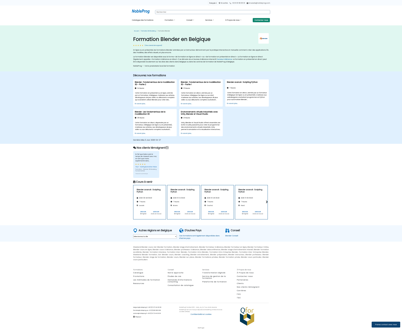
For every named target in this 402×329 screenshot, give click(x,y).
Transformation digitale (213, 273)
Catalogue (138, 273)
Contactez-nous (261, 20)
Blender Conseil (231, 236)
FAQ (239, 294)
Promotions (138, 276)
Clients (240, 283)
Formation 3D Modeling (148, 31)
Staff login (201, 328)
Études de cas (174, 276)
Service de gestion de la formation (214, 277)
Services (209, 20)
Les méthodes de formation (146, 280)
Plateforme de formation (214, 282)
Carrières (241, 290)
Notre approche (175, 273)
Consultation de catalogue (181, 285)
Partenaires (242, 280)
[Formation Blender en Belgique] (142, 11)
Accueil (136, 31)
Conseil (189, 20)
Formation (169, 20)
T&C (239, 297)
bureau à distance (224, 59)
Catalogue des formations (142, 20)
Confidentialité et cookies (201, 314)
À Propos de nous (232, 20)
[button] (266, 202)
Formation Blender (164, 31)
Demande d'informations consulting (180, 281)
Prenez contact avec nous (386, 324)
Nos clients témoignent (248, 287)
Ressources (138, 283)
